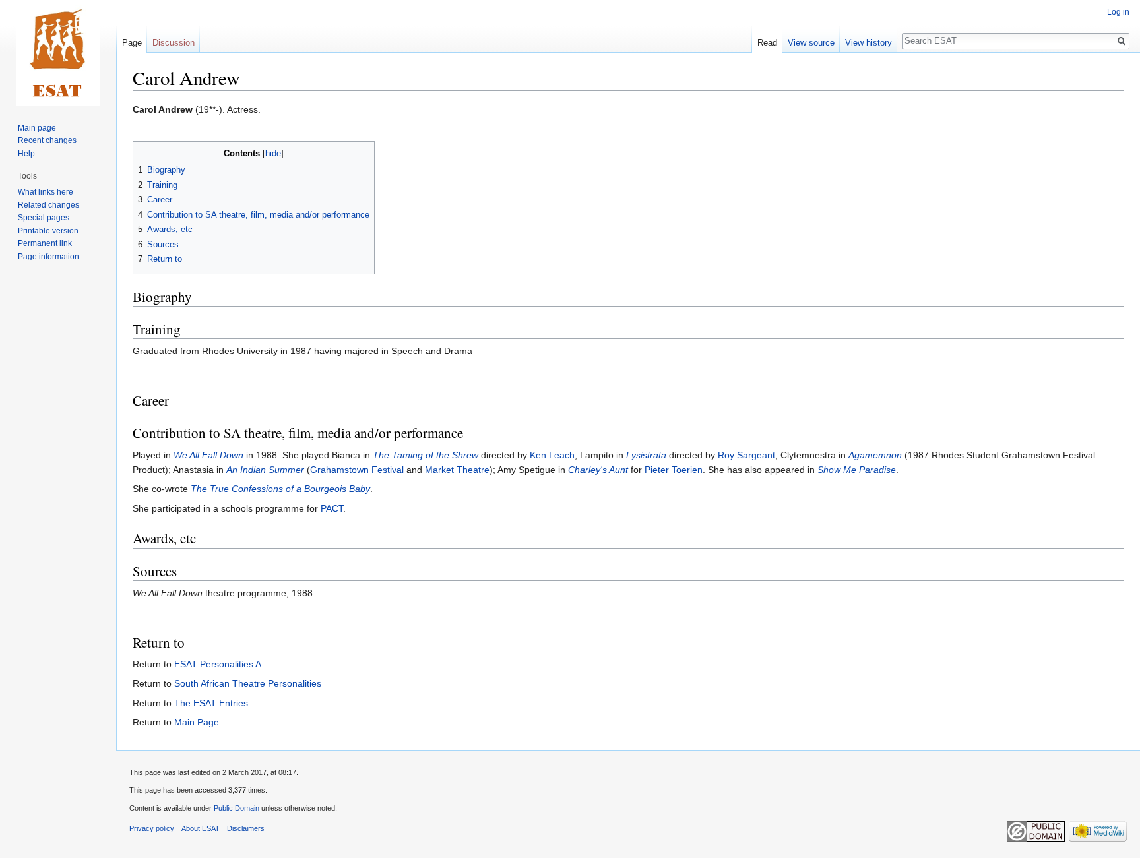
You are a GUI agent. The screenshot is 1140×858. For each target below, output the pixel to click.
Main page (37, 128)
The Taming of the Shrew (425, 455)
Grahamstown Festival (357, 469)
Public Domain (236, 808)
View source (811, 42)
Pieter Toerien (674, 469)
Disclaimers (246, 828)
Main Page (196, 722)
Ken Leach (552, 455)
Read (767, 42)
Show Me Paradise (856, 469)
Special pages (43, 217)
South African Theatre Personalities (247, 683)
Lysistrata (646, 455)
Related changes (48, 205)
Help (26, 153)
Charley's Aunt (598, 469)
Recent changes (47, 140)
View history (868, 42)
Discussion (173, 42)
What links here (45, 192)
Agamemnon (875, 455)
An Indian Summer (265, 469)
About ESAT (200, 828)
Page (132, 42)
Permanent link (45, 243)
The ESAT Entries (211, 703)
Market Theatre (457, 469)
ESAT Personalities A (217, 664)
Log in (1118, 11)
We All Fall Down (208, 455)
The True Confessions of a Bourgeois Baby (280, 488)
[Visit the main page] (58, 53)
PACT (332, 508)
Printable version (48, 230)
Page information (48, 256)
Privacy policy (151, 828)
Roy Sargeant (746, 455)
